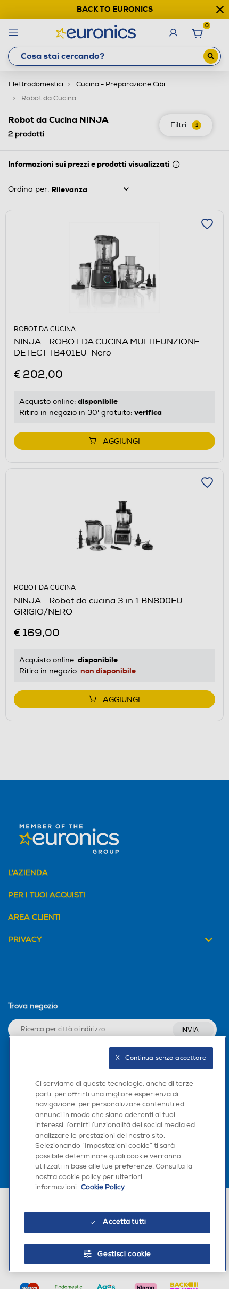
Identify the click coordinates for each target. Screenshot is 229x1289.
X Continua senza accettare (161, 1058)
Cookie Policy (103, 1187)
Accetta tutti (124, 1221)
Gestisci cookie (124, 1254)
